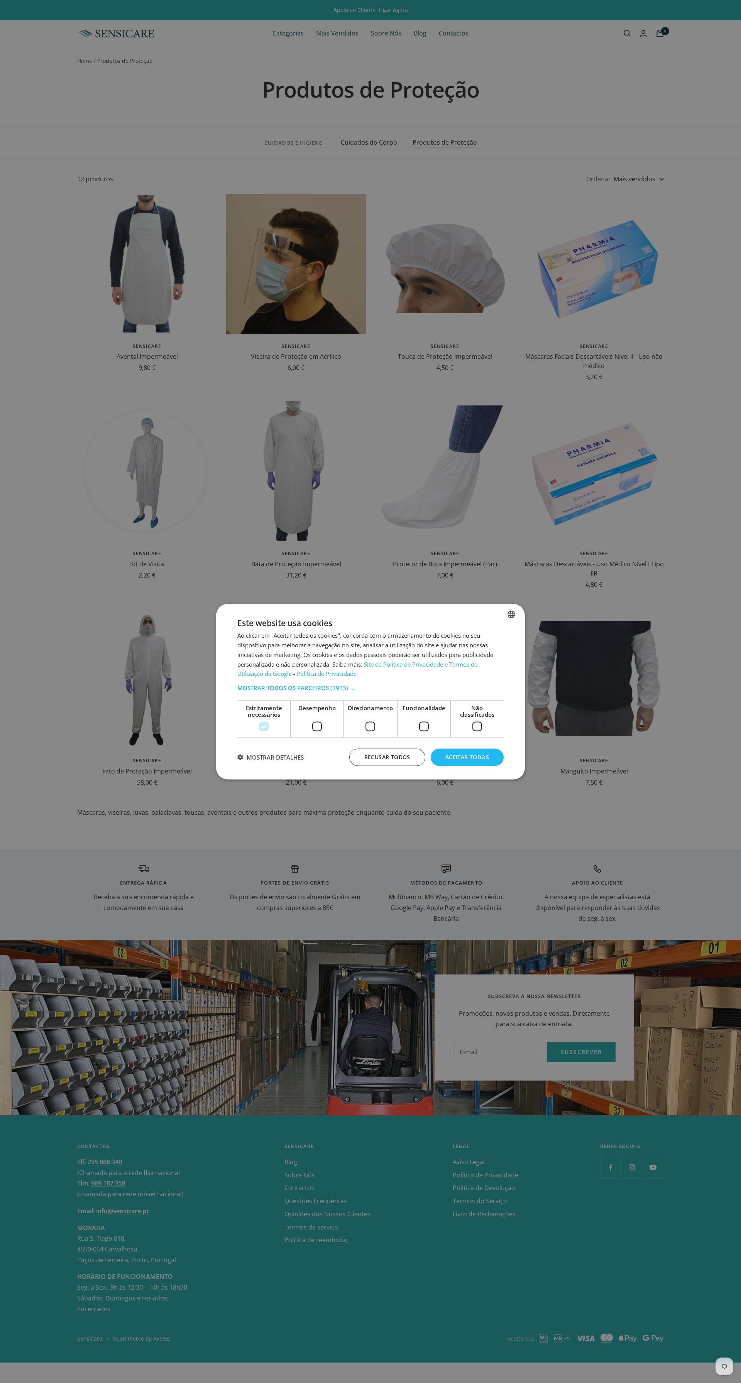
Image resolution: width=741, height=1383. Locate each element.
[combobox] (511, 614)
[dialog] (370, 691)
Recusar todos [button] (387, 756)
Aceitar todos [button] (467, 756)
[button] (370, 687)
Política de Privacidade (327, 673)
